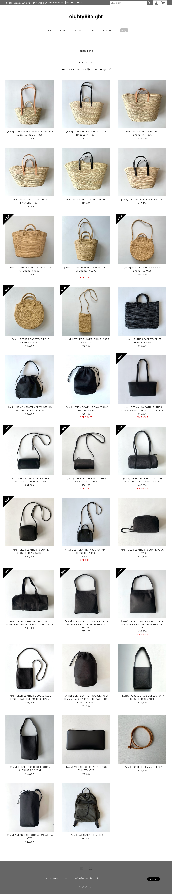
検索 (149, 3)
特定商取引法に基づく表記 (88, 878)
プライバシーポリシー (56, 878)
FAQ (92, 30)
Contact (107, 30)
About (63, 30)
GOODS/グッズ (103, 69)
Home (48, 30)
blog (124, 30)
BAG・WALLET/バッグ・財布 (76, 69)
